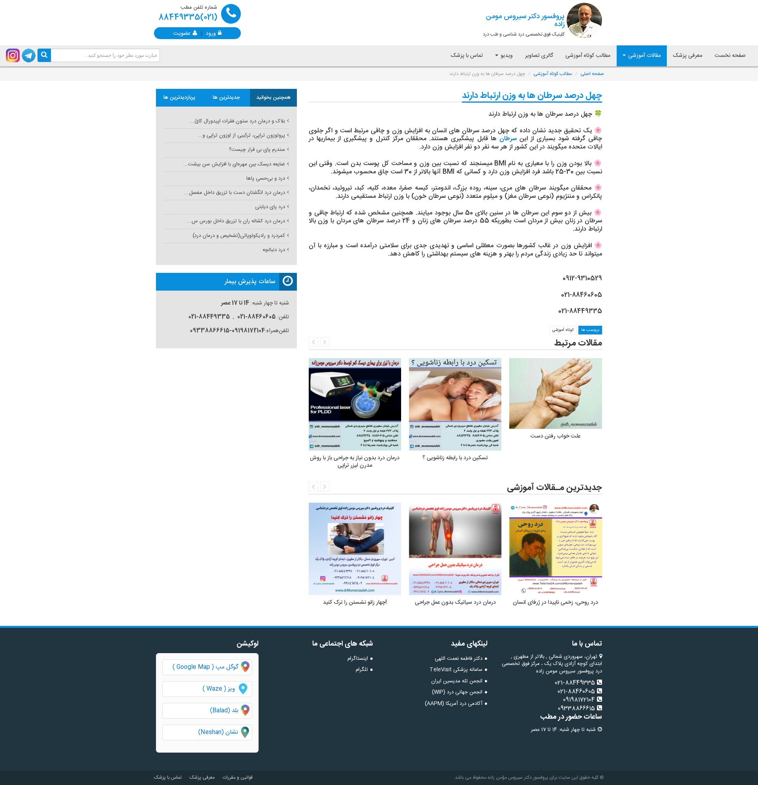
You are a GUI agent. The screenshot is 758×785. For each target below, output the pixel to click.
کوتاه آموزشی (563, 330)
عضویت (182, 32)
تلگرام (362, 669)
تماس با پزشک (467, 55)
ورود (211, 32)
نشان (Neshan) (225, 732)
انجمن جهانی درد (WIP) (457, 692)
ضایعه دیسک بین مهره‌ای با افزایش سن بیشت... (234, 164)
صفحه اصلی (592, 74)
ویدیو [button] (506, 55)
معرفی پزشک (687, 55)
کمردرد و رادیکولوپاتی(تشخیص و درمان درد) (239, 235)
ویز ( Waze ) (219, 689)
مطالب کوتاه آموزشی (587, 55)
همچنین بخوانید (273, 97)
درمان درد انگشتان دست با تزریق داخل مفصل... (234, 192)
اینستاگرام (357, 658)
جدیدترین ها (226, 97)
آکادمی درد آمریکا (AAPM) (453, 703)
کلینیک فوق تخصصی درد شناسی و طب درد (524, 24)
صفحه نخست (730, 55)
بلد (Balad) (224, 711)
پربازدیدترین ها (179, 97)
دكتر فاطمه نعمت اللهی (458, 658)
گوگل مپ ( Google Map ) (205, 667)
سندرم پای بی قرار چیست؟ (257, 149)
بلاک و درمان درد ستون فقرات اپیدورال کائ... (237, 121)
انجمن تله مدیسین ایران (456, 681)
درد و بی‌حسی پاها (265, 178)
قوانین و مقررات (238, 777)
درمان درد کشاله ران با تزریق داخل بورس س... (236, 221)
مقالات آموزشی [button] (644, 55)
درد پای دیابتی (270, 207)
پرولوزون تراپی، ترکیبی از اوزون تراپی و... (241, 135)
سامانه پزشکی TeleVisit (456, 669)
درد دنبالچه (274, 250)
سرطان (508, 138)
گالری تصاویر (539, 55)
